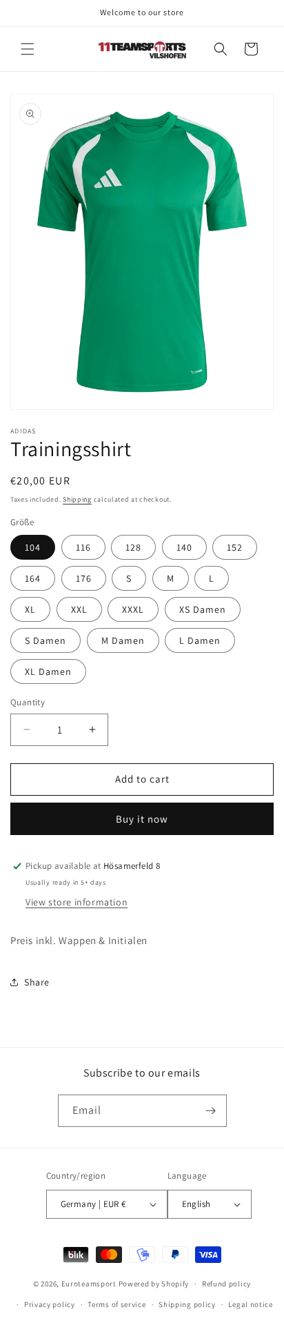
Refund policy (226, 1283)
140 (184, 547)
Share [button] (37, 982)
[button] (27, 49)
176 (84, 578)
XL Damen (48, 671)
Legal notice (250, 1304)
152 (235, 547)
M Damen (123, 640)
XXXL (133, 609)
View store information (77, 902)
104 (33, 547)
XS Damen (202, 609)
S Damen (45, 640)
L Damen (200, 640)
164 (33, 578)
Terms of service (116, 1304)
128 (133, 547)
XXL (79, 609)
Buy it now (142, 818)
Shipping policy (187, 1304)
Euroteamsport (88, 1283)
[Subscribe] (211, 1111)
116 (83, 547)
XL (30, 609)
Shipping (77, 499)
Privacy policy (49, 1304)
